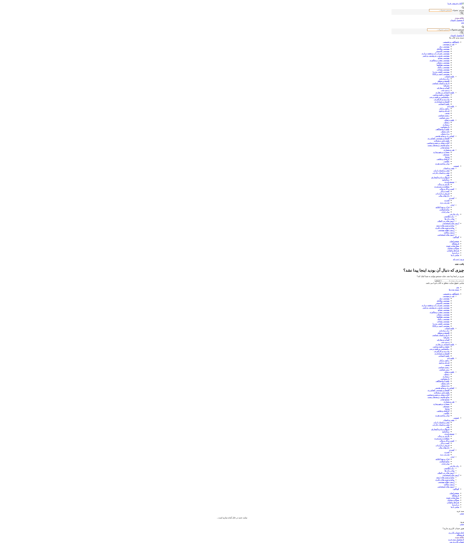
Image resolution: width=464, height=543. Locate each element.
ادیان (452, 205)
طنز (448, 175)
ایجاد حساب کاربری (456, 533)
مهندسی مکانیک (443, 49)
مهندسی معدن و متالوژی (440, 60)
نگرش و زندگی (444, 184)
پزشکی (447, 122)
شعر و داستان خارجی (441, 173)
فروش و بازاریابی (442, 193)
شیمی (447, 113)
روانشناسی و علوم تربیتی (439, 97)
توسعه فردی (449, 182)
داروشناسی (445, 127)
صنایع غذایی (445, 148)
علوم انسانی (449, 76)
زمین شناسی (444, 118)
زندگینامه (446, 180)
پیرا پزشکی (445, 134)
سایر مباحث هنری (442, 164)
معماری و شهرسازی (441, 152)
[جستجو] (462, 13)
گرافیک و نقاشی (443, 159)
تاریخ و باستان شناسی (441, 83)
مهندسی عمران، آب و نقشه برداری (436, 53)
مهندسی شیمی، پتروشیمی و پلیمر (436, 56)
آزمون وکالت (449, 232)
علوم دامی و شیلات (442, 141)
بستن (462, 513)
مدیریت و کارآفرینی (442, 99)
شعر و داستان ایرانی (441, 170)
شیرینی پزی (445, 203)
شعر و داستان (448, 168)
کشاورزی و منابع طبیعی (444, 136)
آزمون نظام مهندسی (446, 230)
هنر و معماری (448, 150)
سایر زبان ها (449, 219)
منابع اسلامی (444, 210)
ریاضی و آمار (444, 109)
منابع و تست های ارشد (445, 226)
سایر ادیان (445, 212)
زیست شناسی (444, 115)
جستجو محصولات (458, 10)
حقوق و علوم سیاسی (441, 95)
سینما (447, 157)
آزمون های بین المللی (445, 221)
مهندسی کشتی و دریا (441, 72)
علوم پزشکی (449, 120)
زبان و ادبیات (444, 79)
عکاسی (446, 161)
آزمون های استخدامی (445, 235)
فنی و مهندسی (448, 44)
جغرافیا (447, 86)
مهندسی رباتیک (444, 67)
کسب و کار (445, 191)
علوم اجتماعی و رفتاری (444, 92)
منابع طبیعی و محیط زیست (439, 145)
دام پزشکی (445, 131)
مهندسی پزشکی (443, 63)
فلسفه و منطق (443, 81)
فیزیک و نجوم (444, 111)
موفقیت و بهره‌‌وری (442, 187)
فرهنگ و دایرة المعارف (440, 177)
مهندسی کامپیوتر (443, 51)
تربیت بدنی (445, 90)
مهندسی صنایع (444, 58)
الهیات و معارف (443, 88)
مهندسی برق (444, 47)
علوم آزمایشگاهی (442, 129)
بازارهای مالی (444, 196)
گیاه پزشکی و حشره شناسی (438, 143)
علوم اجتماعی (444, 104)
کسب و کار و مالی (446, 189)
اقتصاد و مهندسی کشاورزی (439, 138)
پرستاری (446, 125)
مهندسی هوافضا (443, 65)
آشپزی (451, 198)
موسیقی (446, 154)
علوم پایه (450, 106)
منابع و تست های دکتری (444, 228)
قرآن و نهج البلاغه (443, 207)
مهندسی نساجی (443, 69)
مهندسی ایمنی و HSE (441, 74)
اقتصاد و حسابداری (442, 102)
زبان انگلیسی (449, 216)
